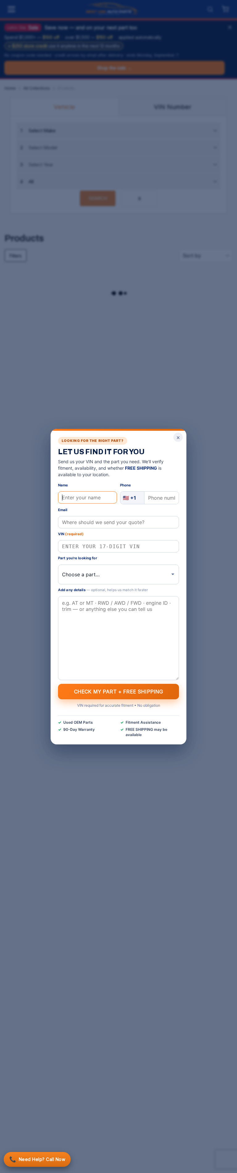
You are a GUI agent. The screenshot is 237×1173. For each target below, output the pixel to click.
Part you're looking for (77, 558)
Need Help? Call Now (37, 1159)
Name (63, 485)
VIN (71, 534)
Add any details (103, 589)
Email (63, 510)
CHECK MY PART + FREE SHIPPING (118, 691)
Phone (125, 485)
